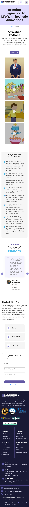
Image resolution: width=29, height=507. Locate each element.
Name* (6, 359)
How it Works (15, 337)
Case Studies (6, 444)
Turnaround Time (21, 438)
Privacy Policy (14, 385)
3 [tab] (15, 294)
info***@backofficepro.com (12, 491)
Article (19, 444)
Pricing (15, 345)
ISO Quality (20, 433)
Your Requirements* (10, 374)
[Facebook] (19, 502)
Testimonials (6, 454)
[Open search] (26, 2)
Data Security (20, 436)
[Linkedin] (26, 502)
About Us (5, 433)
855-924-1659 (8, 494)
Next (27, 273)
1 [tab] (11, 294)
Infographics (6, 449)
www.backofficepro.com (11, 488)
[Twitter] (22, 502)
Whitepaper (20, 447)
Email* (6, 364)
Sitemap (5, 452)
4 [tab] (18, 294)
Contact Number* (9, 369)
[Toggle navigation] (21, 2)
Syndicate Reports (22, 452)
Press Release (6, 447)
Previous (2, 273)
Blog (18, 449)
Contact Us (15, 328)
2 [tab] (13, 294)
